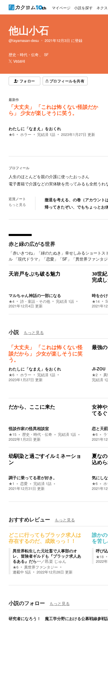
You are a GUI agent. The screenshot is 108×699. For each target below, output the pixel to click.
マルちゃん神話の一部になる (35, 295)
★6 (11, 134)
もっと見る (17, 204)
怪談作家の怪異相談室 (29, 428)
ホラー (25, 134)
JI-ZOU (98, 369)
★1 (11, 483)
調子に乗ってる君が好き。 (33, 477)
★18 (100, 556)
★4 (11, 301)
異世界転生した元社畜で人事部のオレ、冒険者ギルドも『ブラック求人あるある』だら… (47, 556)
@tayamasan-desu (24, 40)
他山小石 (29, 30)
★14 (96, 301)
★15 (12, 434)
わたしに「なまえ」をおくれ (35, 128)
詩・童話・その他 (35, 301)
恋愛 (24, 483)
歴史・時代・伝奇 (37, 434)
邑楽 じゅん (55, 561)
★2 (95, 374)
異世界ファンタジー (41, 567)
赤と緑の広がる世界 (32, 244)
